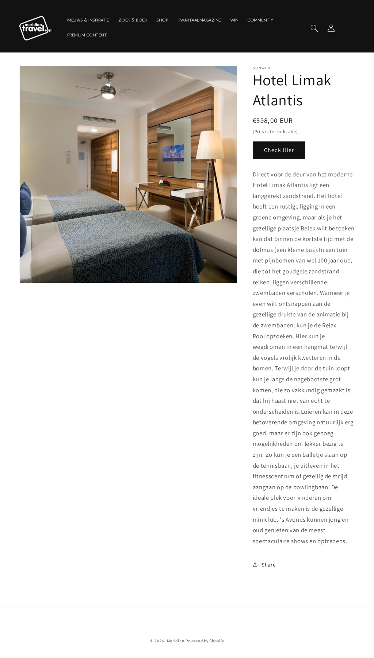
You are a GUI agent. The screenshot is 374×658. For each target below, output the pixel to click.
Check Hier (279, 150)
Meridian (175, 640)
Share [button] (268, 564)
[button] (314, 28)
